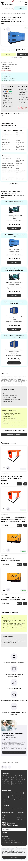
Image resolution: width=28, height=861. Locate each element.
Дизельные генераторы (6, 13)
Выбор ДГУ (4, 815)
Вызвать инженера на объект (14, 752)
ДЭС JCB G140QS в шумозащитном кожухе (10, 559)
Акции (3, 817)
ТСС (21, 797)
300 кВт (23, 779)
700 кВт (19, 781)
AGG (8, 793)
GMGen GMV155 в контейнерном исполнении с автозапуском (14, 336)
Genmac (4, 793)
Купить (8, 54)
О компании (20, 815)
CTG (9, 801)
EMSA (17, 793)
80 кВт (22, 777)
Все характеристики (6, 70)
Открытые (4, 808)
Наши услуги (20, 819)
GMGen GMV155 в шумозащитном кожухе (14, 235)
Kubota (22, 795)
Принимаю (14, 857)
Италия (13, 78)
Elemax (17, 795)
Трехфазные (21, 113)
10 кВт (7, 775)
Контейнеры (11, 808)
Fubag (10, 797)
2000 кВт (20, 783)
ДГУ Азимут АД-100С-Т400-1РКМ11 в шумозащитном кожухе (12, 478)
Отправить (4, 832)
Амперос (4, 801)
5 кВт (3, 775)
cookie (21, 852)
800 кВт (4, 783)
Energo (12, 795)
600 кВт (14, 781)
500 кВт (9, 781)
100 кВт (15, 13)
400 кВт (4, 781)
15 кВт (11, 775)
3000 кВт (4, 785)
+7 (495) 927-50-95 (6, 838)
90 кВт (3, 779)
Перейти (14, 228)
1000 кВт (14, 783)
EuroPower (9, 799)
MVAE (7, 795)
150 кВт (13, 779)
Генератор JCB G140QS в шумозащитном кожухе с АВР (13, 599)
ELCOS (12, 793)
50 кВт (8, 777)
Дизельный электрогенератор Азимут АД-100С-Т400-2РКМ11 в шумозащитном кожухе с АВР (13, 519)
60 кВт (12, 777)
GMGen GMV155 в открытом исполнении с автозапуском (14, 269)
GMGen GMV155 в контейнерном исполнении (14, 302)
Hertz (3, 795)
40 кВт (3, 777)
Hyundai (16, 799)
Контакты (4, 819)
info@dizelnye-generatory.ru (8, 840)
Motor (21, 793)
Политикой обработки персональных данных (13, 853)
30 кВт (20, 775)
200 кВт (18, 779)
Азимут (3, 799)
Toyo (3, 797)
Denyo (20, 799)
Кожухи (17, 808)
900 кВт (9, 783)
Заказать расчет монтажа (14, 434)
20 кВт (16, 775)
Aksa (7, 797)
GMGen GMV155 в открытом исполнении (14, 202)
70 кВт (17, 777)
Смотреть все (14, 183)
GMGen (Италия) (20, 142)
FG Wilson (16, 797)
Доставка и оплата (21, 817)
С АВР (2, 115)
